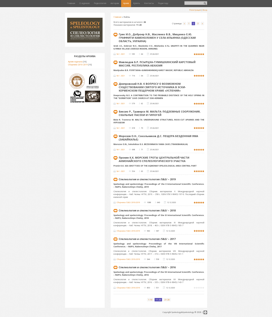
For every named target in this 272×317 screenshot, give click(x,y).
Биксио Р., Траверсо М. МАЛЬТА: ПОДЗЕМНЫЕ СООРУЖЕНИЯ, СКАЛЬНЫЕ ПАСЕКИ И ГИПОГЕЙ (159, 113)
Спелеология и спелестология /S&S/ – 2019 (147, 179)
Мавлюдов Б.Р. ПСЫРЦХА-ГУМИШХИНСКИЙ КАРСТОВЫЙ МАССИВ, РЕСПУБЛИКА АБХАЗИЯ (157, 63)
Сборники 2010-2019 (78, 64)
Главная (117, 17)
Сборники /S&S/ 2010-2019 (128, 202)
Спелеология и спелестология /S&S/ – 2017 (147, 239)
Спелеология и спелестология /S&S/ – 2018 (147, 210)
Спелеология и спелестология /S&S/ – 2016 (147, 267)
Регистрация (195, 10)
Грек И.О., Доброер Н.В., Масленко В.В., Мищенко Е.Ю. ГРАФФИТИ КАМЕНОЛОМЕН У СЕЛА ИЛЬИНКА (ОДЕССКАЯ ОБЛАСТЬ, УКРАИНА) (157, 38)
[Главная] (85, 41)
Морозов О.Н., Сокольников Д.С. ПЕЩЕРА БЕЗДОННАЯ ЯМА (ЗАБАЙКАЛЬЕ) (158, 137)
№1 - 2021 (121, 54)
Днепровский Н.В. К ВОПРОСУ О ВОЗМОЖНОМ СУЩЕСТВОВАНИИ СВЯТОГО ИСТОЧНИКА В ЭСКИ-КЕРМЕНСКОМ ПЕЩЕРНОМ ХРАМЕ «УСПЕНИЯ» (152, 87)
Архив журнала (75, 61)
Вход (205, 10)
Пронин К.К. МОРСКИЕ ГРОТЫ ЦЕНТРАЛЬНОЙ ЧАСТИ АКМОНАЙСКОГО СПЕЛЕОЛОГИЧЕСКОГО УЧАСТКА (154, 159)
